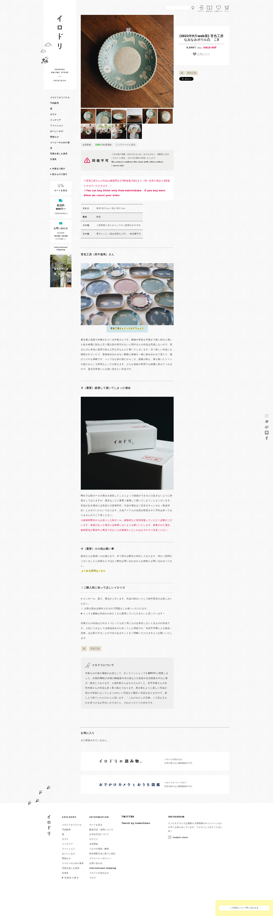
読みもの (209, 11)
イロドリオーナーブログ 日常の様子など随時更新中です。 (179, 784)
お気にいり (218, 11)
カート (227, 11)
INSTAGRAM (176, 817)
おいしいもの (56, 131)
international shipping (102, 868)
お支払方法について (99, 834)
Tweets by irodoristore (136, 823)
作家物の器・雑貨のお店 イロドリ (60, 34)
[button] (104, 61)
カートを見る (95, 825)
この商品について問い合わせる (244, 908)
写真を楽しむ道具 (59, 154)
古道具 (53, 159)
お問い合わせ (95, 863)
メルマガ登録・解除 (99, 849)
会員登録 (86, 145)
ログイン (201, 11)
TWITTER (128, 817)
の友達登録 (103, 145)
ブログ (92, 878)
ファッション (56, 126)
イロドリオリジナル (60, 98)
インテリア (55, 120)
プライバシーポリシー (100, 858)
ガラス (53, 114)
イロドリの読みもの (99, 873)
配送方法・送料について (101, 830)
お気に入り (203, 54)
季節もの (54, 137)
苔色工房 (191, 73)
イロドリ (49, 825)
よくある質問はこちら (93, 571)
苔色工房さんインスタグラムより (127, 328)
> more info (117, 166)
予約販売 (54, 103)
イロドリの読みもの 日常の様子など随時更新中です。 (179, 761)
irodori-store (180, 837)
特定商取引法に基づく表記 (102, 854)
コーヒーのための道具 (73, 863)
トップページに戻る (125, 145)
